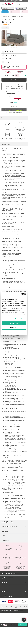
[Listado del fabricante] (18, 99)
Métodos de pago (7, 596)
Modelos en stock (9, 450)
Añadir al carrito (15, 80)
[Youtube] (11, 607)
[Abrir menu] (2, 4)
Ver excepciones (11, 93)
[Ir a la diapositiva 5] (16, 47)
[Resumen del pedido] (25, 4)
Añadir (24, 624)
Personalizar (13, 327)
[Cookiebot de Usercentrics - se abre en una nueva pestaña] (20, 294)
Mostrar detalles (19, 318)
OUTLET (6, 12)
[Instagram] (2, 607)
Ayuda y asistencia (7, 578)
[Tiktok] (16, 607)
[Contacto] (20, 4)
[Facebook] (7, 607)
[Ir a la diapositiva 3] (13, 47)
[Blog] (25, 607)
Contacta (4, 587)
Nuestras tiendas (15, 12)
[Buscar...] (12, 8)
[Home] (17, 601)
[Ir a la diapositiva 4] (14, 47)
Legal (3, 591)
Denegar (14, 332)
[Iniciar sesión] (23, 4)
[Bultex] (3, 601)
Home (2, 16)
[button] (7, 24)
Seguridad (4, 582)
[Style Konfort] (24, 601)
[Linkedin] (20, 607)
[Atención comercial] (17, 4)
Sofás (6, 16)
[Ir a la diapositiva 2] (11, 47)
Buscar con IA (22, 8)
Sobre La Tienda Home (8, 573)
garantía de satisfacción (14, 96)
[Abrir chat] (24, 620)
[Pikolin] (10, 601)
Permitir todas (14, 323)
